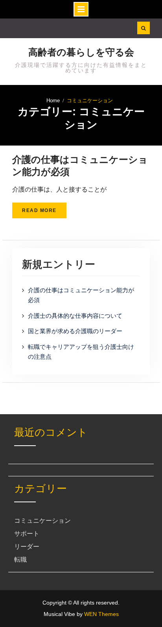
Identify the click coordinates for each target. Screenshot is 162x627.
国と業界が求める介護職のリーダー (75, 331)
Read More (39, 210)
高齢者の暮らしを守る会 (81, 52)
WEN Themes (101, 614)
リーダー (26, 546)
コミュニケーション (42, 520)
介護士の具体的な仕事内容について (75, 315)
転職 (20, 559)
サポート (26, 533)
